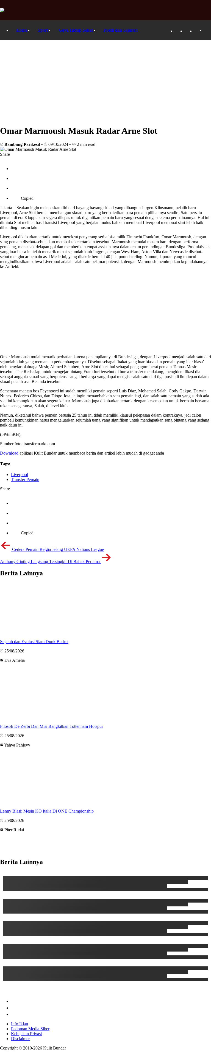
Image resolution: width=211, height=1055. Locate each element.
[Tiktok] (187, 31)
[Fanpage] (178, 31)
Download (9, 453)
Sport (43, 30)
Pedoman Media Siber (30, 1028)
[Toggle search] (207, 30)
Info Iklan (19, 1023)
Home (21, 30)
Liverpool (19, 474)
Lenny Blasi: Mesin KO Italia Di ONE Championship (47, 811)
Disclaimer (20, 1038)
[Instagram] (197, 31)
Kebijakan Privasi (26, 1033)
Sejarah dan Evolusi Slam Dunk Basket (34, 641)
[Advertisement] (105, 81)
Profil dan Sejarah (120, 30)
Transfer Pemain (25, 479)
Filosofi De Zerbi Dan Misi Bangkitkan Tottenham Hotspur (51, 726)
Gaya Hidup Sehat (76, 30)
